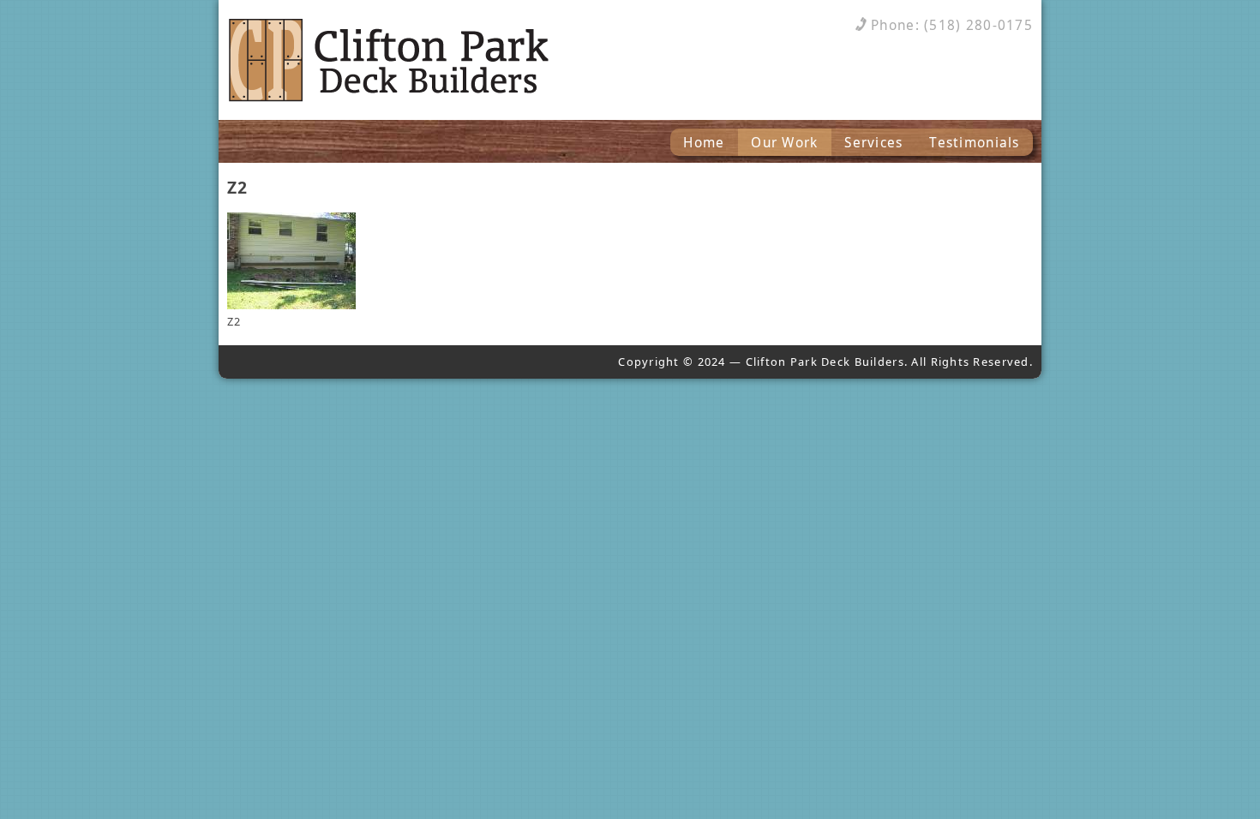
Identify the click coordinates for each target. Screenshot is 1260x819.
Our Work (784, 143)
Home (703, 143)
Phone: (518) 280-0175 (952, 25)
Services (873, 143)
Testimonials (974, 143)
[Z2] (291, 305)
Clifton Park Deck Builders (398, 60)
